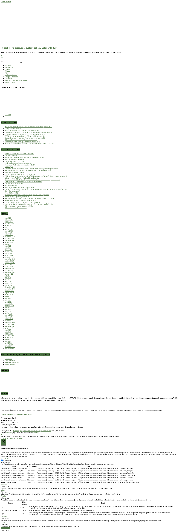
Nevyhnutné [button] (5, 458)
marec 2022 (9, 283)
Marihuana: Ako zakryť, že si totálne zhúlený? (20, 187)
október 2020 (9, 306)
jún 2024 (8, 246)
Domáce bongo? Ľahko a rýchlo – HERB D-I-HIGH (22, 202)
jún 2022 (8, 278)
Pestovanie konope (11, 75)
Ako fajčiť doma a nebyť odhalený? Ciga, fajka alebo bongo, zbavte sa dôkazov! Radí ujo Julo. (36, 189)
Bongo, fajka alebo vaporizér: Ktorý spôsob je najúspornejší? (25, 138)
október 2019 (9, 324)
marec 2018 (9, 345)
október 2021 (9, 291)
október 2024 (9, 238)
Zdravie (7, 71)
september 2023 (10, 263)
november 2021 (10, 289)
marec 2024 (9, 251)
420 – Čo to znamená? (12, 191)
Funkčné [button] (4, 484)
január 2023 (9, 266)
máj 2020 (8, 311)
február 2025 (9, 233)
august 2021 (9, 294)
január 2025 (9, 235)
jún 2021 (8, 298)
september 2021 (10, 293)
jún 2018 (8, 341)
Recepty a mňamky (11, 77)
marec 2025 (9, 231)
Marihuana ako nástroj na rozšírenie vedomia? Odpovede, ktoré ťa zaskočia (29, 143)
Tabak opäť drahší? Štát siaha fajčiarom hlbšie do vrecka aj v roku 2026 (28, 127)
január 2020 (9, 319)
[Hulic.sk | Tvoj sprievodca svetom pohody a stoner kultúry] (1, 56)
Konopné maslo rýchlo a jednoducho (17, 197)
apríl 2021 (8, 302)
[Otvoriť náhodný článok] (1, 58)
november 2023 (10, 259)
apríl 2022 (8, 281)
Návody (7, 73)
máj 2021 (8, 300)
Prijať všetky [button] (19, 438)
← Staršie (8, 115)
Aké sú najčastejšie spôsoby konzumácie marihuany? (22, 142)
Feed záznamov (10, 361)
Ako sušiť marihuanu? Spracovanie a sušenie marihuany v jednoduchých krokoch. (32, 169)
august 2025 (9, 225)
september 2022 (10, 272)
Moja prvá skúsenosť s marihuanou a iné (18, 163)
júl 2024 (7, 244)
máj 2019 (8, 332)
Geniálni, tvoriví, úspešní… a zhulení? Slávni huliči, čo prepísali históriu (28, 132)
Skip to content (6, 2)
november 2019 (10, 322)
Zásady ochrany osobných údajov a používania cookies (16, 414)
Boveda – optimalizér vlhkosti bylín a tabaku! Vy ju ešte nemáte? (26, 134)
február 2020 (9, 317)
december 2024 (10, 237)
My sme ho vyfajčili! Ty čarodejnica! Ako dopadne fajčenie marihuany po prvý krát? (32, 180)
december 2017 (10, 347)
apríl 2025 (8, 229)
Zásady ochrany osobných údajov (16, 80)
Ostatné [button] (3, 522)
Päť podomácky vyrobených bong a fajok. (19, 206)
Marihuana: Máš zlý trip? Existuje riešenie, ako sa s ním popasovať (27, 195)
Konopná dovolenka (11, 185)
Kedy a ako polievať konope (14, 172)
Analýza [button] (3, 496)
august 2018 (9, 337)
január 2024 (9, 255)
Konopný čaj (9, 167)
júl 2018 (7, 339)
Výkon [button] (3, 490)
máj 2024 (8, 248)
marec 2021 (9, 304)
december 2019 (10, 321)
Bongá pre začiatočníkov (13, 129)
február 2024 (9, 253)
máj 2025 (8, 227)
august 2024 (9, 242)
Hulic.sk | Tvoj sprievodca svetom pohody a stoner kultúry (29, 48)
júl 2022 (7, 276)
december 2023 (10, 257)
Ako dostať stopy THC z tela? (15, 161)
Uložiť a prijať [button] (5, 528)
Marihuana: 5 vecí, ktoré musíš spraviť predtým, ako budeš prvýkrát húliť (29, 204)
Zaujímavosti (9, 67)
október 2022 (9, 270)
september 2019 (10, 326)
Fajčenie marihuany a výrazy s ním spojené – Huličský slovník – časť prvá (29, 198)
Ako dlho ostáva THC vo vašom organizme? (19, 154)
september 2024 (10, 240)
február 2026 (9, 220)
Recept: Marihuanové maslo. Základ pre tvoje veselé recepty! (25, 157)
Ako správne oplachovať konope (16, 208)
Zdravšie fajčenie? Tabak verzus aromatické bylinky (22, 130)
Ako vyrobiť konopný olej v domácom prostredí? (21, 140)
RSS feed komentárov (12, 362)
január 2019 (9, 334)
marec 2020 (9, 315)
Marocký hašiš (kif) (11, 193)
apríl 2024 (8, 250)
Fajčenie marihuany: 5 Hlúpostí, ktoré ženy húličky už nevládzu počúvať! (29, 170)
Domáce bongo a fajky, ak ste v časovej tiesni (20, 174)
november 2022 (10, 268)
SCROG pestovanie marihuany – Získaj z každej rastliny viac (25, 136)
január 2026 (9, 222)
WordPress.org (10, 364)
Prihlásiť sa (8, 359)
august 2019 (9, 328)
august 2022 (9, 274)
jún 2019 (8, 330)
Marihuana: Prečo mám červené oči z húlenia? (20, 165)
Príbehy (7, 69)
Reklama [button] (4, 517)
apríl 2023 (8, 265)
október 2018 (9, 335)
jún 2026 (8, 218)
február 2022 (9, 285)
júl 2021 (7, 296)
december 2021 (10, 287)
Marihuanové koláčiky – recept (15, 159)
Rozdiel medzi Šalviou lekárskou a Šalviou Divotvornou (23, 182)
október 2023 (9, 261)
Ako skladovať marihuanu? (14, 183)
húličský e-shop (10, 82)
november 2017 (10, 349)
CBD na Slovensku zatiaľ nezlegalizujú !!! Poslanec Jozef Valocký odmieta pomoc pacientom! (36, 176)
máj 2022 (8, 279)
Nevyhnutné (7, 460)
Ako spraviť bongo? (11, 155)
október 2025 (9, 223)
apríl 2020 (8, 313)
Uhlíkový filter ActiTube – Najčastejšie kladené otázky (23, 178)
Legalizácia (8, 78)
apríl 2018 (8, 343)
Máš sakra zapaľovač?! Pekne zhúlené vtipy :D (20, 200)
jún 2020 (8, 309)
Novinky (8, 65)
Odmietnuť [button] (4, 438)
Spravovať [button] (11, 438)
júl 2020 (7, 307)
